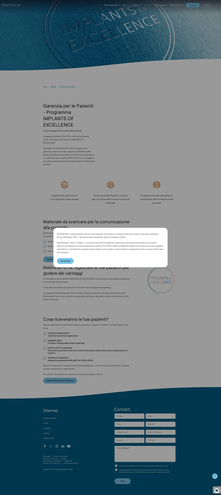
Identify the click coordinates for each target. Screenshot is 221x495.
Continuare (65, 261)
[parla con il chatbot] (216, 490)
